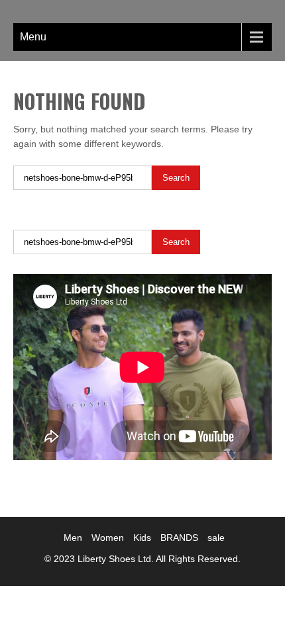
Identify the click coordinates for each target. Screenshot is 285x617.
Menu (33, 36)
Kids (142, 537)
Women (107, 537)
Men (73, 537)
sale (216, 537)
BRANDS (179, 537)
